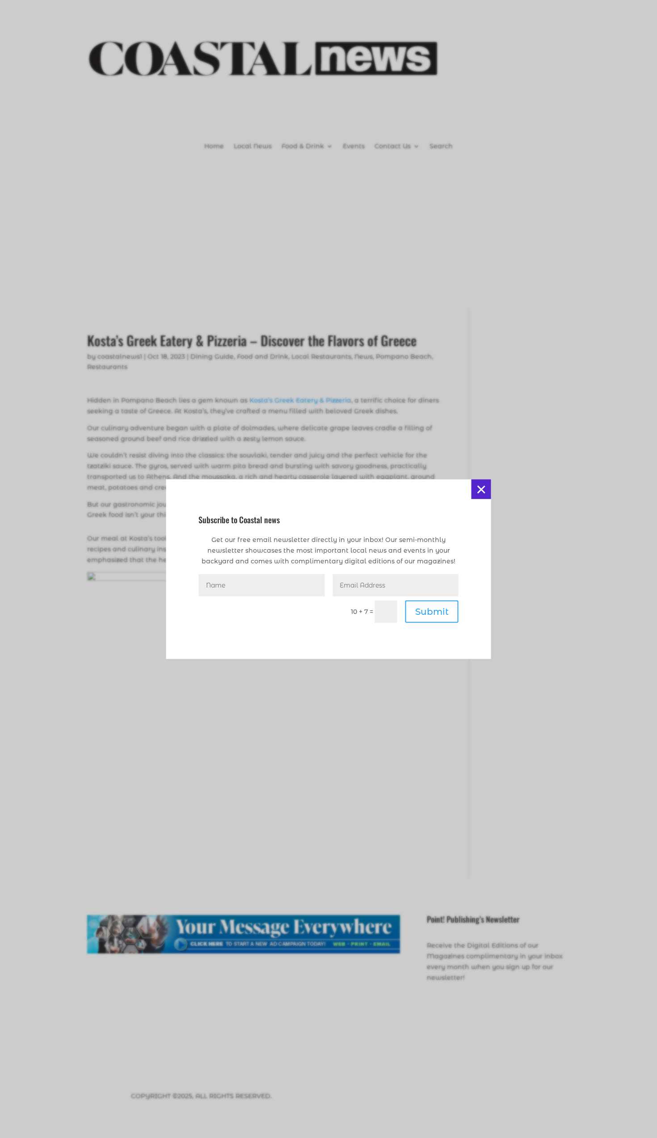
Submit (432, 611)
